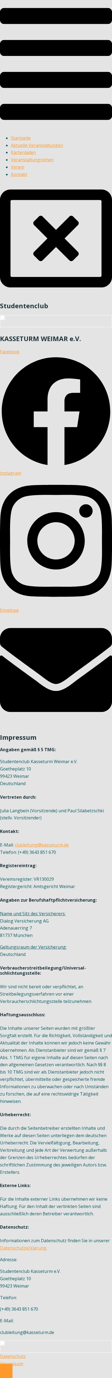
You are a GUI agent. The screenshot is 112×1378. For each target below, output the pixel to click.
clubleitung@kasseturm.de (42, 845)
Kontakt (19, 174)
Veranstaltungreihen (32, 160)
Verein (17, 167)
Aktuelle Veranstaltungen (37, 145)
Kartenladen (23, 152)
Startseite (21, 138)
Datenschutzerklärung (23, 1248)
